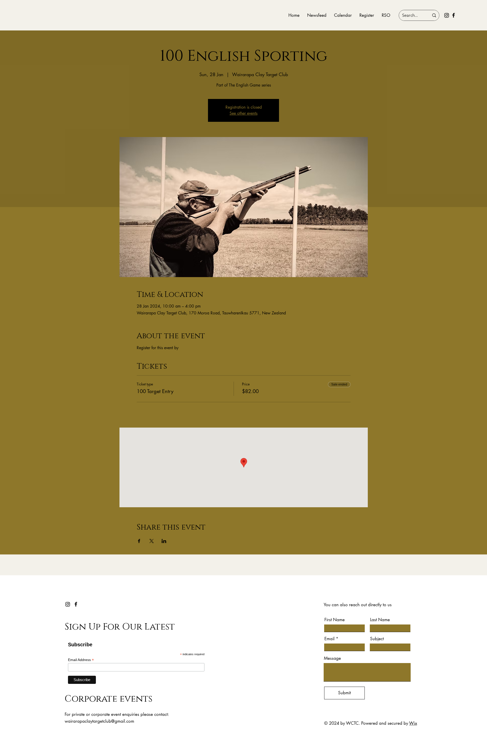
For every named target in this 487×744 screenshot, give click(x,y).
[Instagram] (447, 15)
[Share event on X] (151, 541)
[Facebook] (453, 15)
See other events (243, 113)
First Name (334, 620)
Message (332, 658)
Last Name (380, 620)
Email (329, 639)
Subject (377, 639)
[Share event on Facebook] (139, 541)
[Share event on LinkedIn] (164, 541)
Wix (413, 723)
